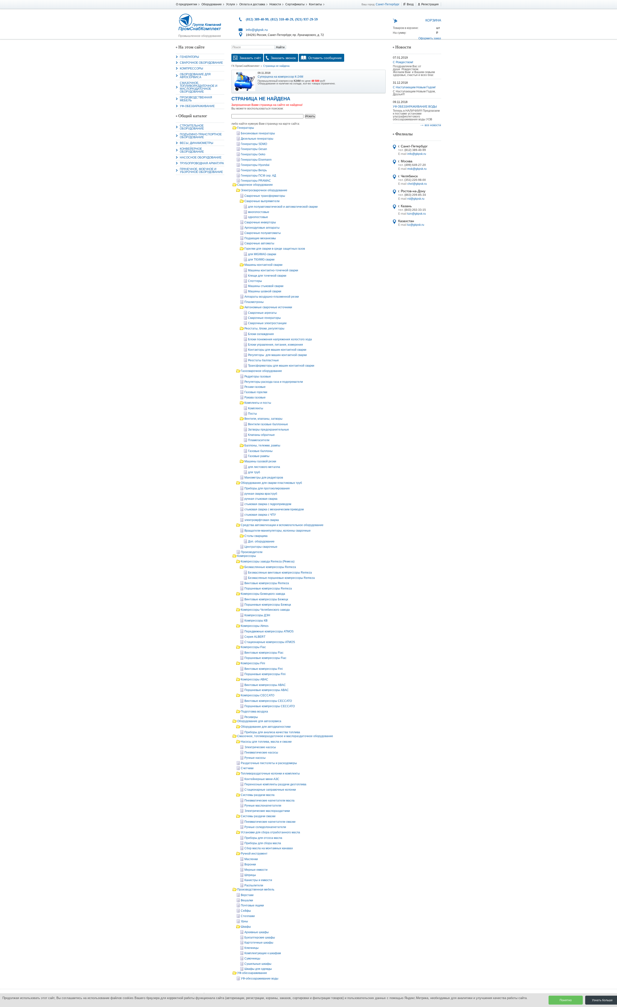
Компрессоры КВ (256, 620)
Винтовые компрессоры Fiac (263, 652)
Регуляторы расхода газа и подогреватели (273, 382)
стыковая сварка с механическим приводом (274, 509)
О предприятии (186, 4)
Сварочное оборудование (201, 62)
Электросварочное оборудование (264, 190)
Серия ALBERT (254, 636)
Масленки (251, 859)
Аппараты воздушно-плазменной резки (271, 296)
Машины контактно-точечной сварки (273, 270)
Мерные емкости (256, 869)
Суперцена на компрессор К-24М (280, 76)
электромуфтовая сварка (261, 520)
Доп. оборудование (261, 541)
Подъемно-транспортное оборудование (201, 136)
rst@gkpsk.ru (415, 198)
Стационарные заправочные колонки (270, 789)
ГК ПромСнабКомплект (245, 65)
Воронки (250, 864)
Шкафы (246, 926)
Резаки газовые (255, 387)
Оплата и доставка (252, 4)
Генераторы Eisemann (256, 159)
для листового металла (264, 467)
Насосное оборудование (200, 157)
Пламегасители (258, 440)
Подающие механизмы (260, 238)
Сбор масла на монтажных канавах (268, 848)
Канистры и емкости (258, 880)
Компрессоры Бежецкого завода (263, 594)
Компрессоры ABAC (254, 679)
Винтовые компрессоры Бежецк (266, 599)
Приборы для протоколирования (267, 488)
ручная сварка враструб (260, 493)
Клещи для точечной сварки (267, 275)
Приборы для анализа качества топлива (272, 732)
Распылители (253, 885)
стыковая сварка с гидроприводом (267, 504)
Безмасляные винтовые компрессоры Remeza (280, 572)
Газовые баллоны (260, 451)
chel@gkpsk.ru (417, 183)
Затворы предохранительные (268, 429)
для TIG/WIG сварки (261, 259)
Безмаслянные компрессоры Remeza (270, 567)
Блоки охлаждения (261, 334)
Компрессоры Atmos (254, 626)
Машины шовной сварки (264, 291)
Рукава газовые (255, 397)
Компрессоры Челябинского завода (265, 609)
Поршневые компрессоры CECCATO (269, 706)
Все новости (433, 125)
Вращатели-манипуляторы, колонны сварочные (277, 530)
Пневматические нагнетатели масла (269, 800)
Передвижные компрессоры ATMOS (269, 631)
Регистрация (430, 4)
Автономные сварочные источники (268, 307)
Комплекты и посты (257, 402)
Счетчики (247, 768)
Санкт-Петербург (387, 4)
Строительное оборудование (192, 127)
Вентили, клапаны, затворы (263, 418)
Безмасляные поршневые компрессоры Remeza (281, 578)
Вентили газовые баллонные (268, 424)
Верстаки (247, 895)
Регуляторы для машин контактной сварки (277, 355)
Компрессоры (191, 68)
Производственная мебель (196, 99)
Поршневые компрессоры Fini (265, 674)
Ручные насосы (255, 758)
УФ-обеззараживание (197, 106)
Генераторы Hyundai (255, 165)
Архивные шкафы (256, 932)
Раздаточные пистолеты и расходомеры (269, 763)
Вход (410, 4)
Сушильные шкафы (257, 964)
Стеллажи (248, 916)
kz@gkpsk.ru (415, 224)
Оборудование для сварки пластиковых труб (271, 483)
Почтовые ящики (252, 905)
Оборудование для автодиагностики (266, 726)
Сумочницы (252, 958)
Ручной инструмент (254, 853)
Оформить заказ (429, 38)
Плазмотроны (254, 302)
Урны (244, 921)
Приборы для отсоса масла (263, 838)
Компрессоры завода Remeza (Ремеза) (268, 561)
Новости (275, 4)
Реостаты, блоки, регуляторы (264, 328)
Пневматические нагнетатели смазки (269, 821)
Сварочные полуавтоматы (262, 233)
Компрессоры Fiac (253, 647)
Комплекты (255, 408)
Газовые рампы (258, 456)
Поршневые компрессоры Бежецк (267, 604)
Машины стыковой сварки (265, 286)
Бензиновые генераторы (258, 133)
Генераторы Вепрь (254, 170)
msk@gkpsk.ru (417, 169)
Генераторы (189, 57)
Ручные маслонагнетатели (262, 805)
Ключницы (251, 948)
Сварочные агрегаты (262, 313)
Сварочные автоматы (259, 243)
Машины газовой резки (260, 461)
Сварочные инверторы (260, 222)
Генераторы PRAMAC (256, 180)
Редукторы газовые (257, 376)
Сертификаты (295, 4)
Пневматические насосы (261, 752)
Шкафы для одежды (258, 969)
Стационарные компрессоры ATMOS (269, 642)
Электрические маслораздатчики (267, 811)
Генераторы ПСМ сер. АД (258, 175)
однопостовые (258, 217)
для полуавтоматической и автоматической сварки (283, 206)
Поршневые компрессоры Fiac (265, 658)
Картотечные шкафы (258, 942)
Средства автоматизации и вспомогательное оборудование (282, 525)
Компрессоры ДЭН (257, 615)
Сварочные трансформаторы (264, 196)
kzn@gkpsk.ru (416, 213)
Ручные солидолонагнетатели (265, 827)
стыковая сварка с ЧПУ (260, 514)
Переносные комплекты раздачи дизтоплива (275, 784)
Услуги (230, 4)
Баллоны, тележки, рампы (262, 445)
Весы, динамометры (196, 143)
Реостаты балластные (263, 360)
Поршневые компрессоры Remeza (268, 588)
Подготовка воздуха (254, 711)
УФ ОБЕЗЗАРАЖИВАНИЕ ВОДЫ (415, 106)
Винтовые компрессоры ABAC (265, 685)
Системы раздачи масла (258, 795)
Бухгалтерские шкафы (259, 937)
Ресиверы (251, 717)
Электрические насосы (260, 747)
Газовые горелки (255, 392)
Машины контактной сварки (263, 265)
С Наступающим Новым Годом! (414, 87)
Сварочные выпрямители (262, 201)
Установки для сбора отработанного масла (270, 832)
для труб (254, 472)
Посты (252, 413)
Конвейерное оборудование (192, 150)
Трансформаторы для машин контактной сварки (281, 365)
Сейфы (246, 910)
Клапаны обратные (261, 435)
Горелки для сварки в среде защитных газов (274, 248)
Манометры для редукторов (263, 477)
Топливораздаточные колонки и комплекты (270, 773)
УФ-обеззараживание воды (259, 978)
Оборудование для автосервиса (195, 76)
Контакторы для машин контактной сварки (277, 349)
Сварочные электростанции (267, 323)
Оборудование (211, 4)
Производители (251, 552)
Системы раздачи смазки (258, 816)
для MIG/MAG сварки (262, 254)
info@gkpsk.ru (257, 30)
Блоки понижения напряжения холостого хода (280, 339)
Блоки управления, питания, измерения (275, 344)
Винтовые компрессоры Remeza (266, 583)
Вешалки (247, 900)
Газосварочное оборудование (261, 371)
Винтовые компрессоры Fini (263, 669)
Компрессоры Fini (253, 663)
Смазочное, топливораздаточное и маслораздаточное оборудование (198, 87)
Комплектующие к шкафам (262, 953)
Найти (280, 47)
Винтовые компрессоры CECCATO (268, 701)
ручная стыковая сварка (260, 498)
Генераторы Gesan (254, 149)
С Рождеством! (403, 62)
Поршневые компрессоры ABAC (266, 690)
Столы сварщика (256, 536)
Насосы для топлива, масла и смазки (266, 741)
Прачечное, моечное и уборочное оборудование (201, 170)
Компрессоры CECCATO (257, 695)
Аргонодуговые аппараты (262, 227)
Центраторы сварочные (260, 546)
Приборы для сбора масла (262, 843)
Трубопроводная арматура (202, 163)
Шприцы (250, 875)
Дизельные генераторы (257, 138)
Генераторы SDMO (254, 144)
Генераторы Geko (253, 154)
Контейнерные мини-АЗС (261, 779)
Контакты (315, 4)
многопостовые (258, 212)
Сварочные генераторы (264, 318)
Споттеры (255, 281)
